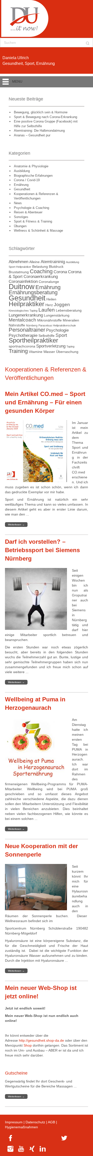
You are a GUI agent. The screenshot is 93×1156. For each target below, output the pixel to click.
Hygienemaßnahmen (21, 1127)
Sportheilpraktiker (33, 340)
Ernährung (21, 185)
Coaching (41, 271)
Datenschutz (35, 1122)
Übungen (20, 226)
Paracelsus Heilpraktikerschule (57, 325)
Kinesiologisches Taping (23, 310)
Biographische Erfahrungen (33, 175)
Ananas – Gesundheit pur (32, 135)
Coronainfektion (23, 281)
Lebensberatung (69, 310)
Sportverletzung (50, 346)
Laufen (46, 310)
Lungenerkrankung (26, 315)
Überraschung (67, 352)
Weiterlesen (16, 524)
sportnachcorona (22, 346)
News (18, 203)
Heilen (51, 299)
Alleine (34, 262)
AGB (51, 1122)
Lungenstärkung (56, 315)
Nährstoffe (17, 325)
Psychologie (57, 330)
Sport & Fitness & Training (33, 221)
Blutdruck (56, 267)
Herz (49, 305)
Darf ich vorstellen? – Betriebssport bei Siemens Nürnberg (42, 550)
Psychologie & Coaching (31, 208)
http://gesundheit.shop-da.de (41, 1040)
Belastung (40, 267)
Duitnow (21, 286)
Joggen (62, 304)
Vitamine (35, 352)
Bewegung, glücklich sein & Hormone (40, 112)
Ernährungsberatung (33, 292)
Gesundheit (22, 189)
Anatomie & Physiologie (31, 166)
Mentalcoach (22, 319)
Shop (28, 1045)
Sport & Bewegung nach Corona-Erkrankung (45, 117)
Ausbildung (22, 171)
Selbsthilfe (46, 336)
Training (18, 351)
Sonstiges (21, 217)
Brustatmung (19, 272)
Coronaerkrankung (41, 276)
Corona (60, 272)
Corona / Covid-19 (27, 180)
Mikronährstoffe (49, 320)
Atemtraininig (53, 261)
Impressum (14, 1122)
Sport (61, 335)
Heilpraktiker (26, 303)
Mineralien (71, 320)
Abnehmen (18, 261)
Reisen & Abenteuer (28, 212)
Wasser (49, 352)
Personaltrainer (27, 330)
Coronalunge (49, 282)
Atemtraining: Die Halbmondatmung (39, 130)
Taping (70, 346)
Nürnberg (31, 325)
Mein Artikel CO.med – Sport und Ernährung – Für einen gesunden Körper (45, 402)
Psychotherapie (23, 335)
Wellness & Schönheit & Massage (38, 230)
